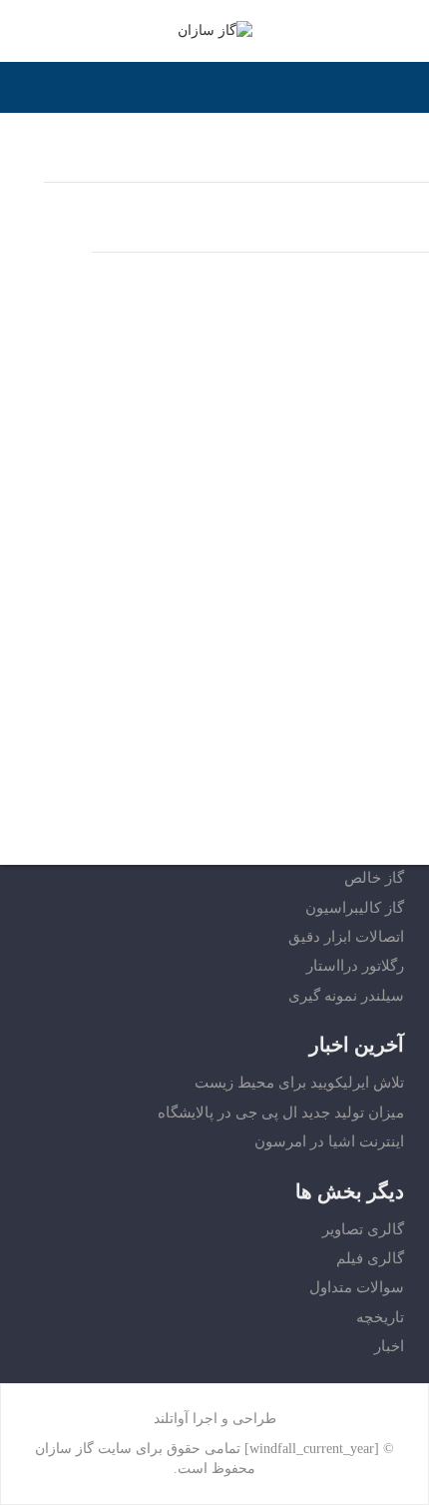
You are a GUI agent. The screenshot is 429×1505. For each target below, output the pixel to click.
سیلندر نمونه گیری (346, 996)
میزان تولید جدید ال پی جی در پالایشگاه (281, 1113)
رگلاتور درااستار (355, 966)
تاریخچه (380, 1317)
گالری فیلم (370, 1258)
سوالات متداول (356, 1287)
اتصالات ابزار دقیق (346, 937)
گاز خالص (374, 878)
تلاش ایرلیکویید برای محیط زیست (299, 1083)
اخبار (389, 1346)
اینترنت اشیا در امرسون (329, 1141)
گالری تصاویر (363, 1229)
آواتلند (171, 1418)
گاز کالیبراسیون (354, 908)
